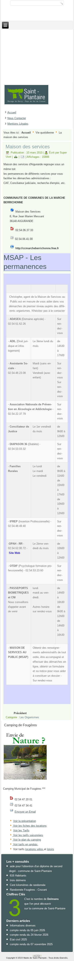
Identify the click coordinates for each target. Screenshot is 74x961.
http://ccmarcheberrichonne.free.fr (37, 248)
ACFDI (37, 955)
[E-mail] (22, 156)
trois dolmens (18, 880)
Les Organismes (29, 717)
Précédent (20, 713)
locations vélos (34, 849)
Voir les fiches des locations (30, 825)
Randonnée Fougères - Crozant (28, 889)
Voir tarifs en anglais (24, 844)
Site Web (14, 552)
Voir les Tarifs (21, 830)
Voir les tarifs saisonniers (27, 835)
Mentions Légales (17, 123)
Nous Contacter (16, 118)
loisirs (50, 849)
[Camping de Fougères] (25, 779)
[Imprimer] (16, 156)
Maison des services (28, 146)
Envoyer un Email (25, 811)
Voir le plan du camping (27, 839)
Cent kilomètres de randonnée (27, 885)
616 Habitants (18, 875)
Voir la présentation (24, 821)
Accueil (11, 112)
